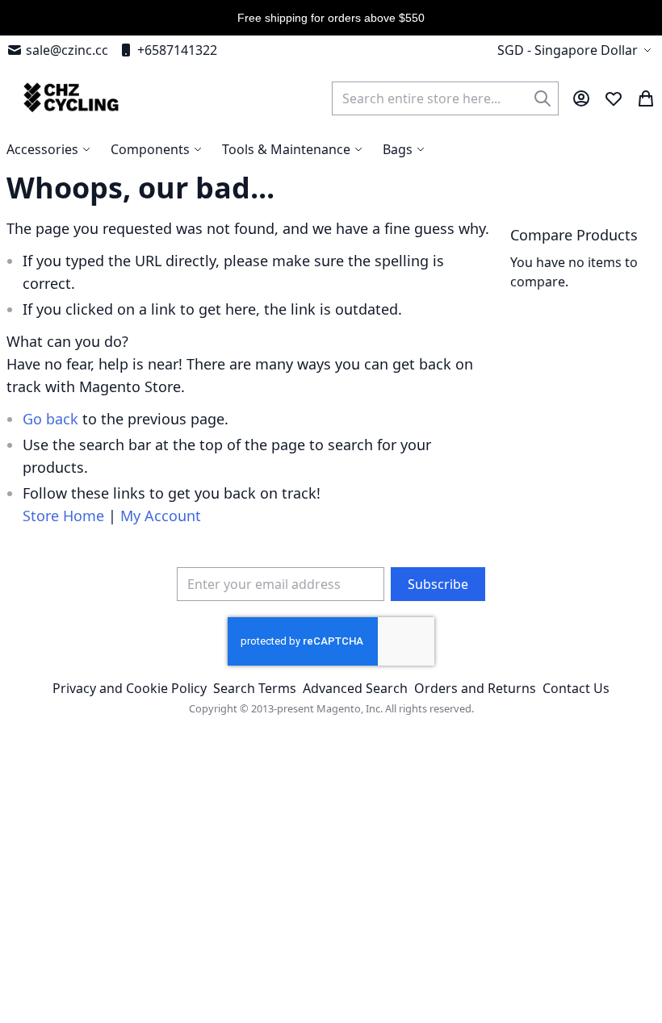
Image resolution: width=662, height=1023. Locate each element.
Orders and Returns (475, 688)
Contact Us (576, 688)
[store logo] (69, 98)
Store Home (63, 515)
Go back (50, 418)
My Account (160, 515)
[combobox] (445, 98)
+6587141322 (177, 50)
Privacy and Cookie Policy (129, 688)
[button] (576, 50)
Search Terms (254, 688)
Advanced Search (355, 688)
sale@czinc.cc (67, 50)
